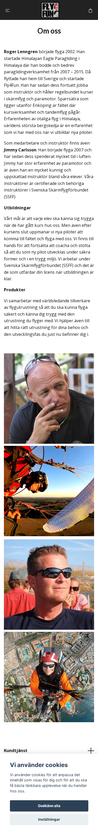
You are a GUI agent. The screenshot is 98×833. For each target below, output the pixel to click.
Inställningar (49, 819)
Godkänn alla (49, 806)
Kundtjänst (15, 750)
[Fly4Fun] (50, 10)
